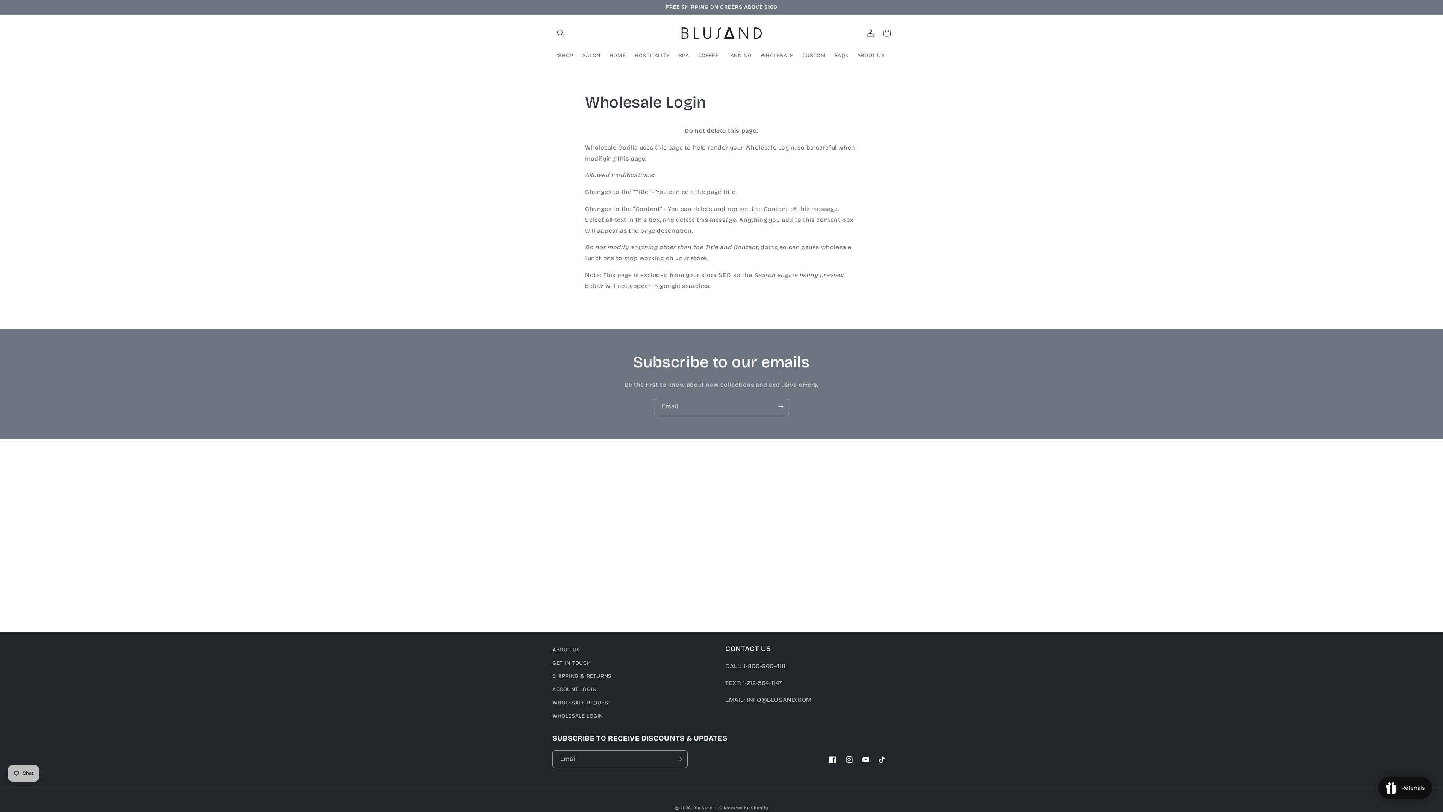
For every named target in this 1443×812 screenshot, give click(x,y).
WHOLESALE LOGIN (577, 716)
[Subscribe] (780, 406)
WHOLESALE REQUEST (581, 703)
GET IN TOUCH (571, 663)
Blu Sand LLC (707, 808)
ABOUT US (566, 650)
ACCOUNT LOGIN (574, 689)
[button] (560, 33)
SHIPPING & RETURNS (582, 676)
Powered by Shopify (746, 808)
